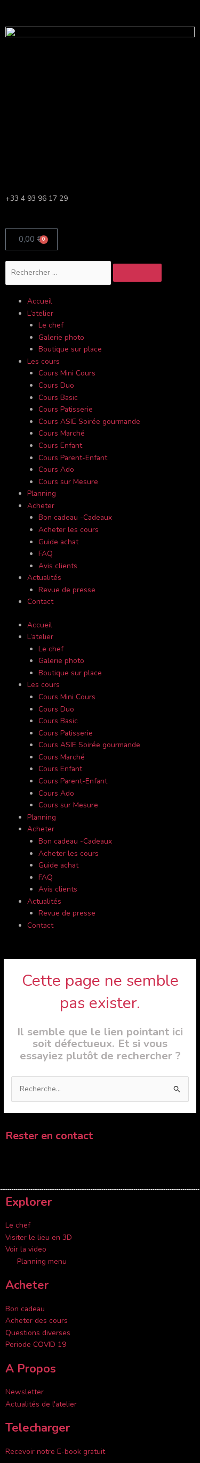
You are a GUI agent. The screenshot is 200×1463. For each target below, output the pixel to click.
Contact (40, 601)
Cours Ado (56, 469)
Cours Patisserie (65, 409)
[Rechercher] (137, 273)
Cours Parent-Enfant (72, 458)
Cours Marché (61, 433)
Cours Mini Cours (66, 373)
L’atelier (40, 313)
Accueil (39, 301)
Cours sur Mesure (68, 482)
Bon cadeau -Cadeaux (75, 517)
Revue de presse (66, 590)
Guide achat (58, 542)
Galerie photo (61, 337)
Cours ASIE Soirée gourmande (89, 421)
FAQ (45, 554)
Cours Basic (58, 398)
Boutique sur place (70, 349)
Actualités (44, 578)
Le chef (50, 325)
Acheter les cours (68, 530)
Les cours (43, 361)
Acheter (40, 506)
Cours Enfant (60, 445)
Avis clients (57, 566)
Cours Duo (56, 385)
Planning (41, 493)
